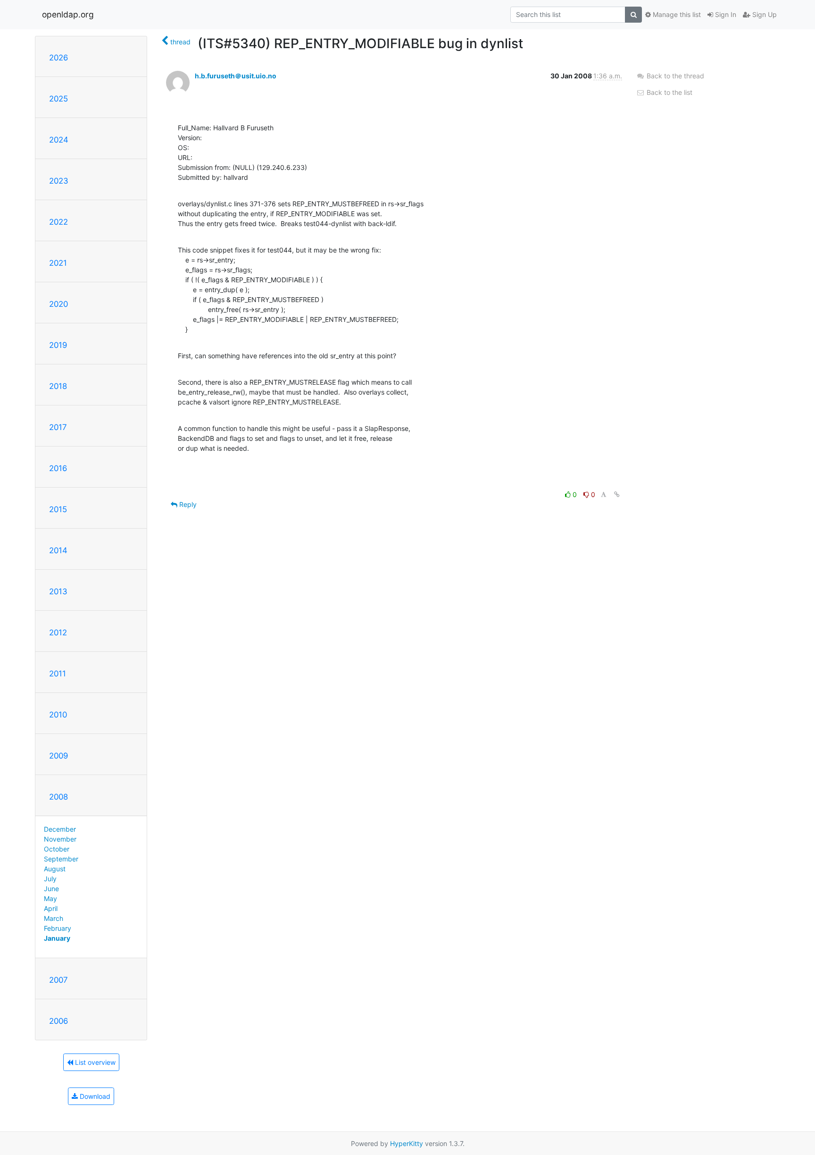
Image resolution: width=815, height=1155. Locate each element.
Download (94, 1096)
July (50, 879)
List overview (94, 1062)
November (60, 839)
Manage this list (676, 14)
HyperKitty (406, 1143)
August (55, 869)
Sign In (724, 14)
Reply (187, 504)
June (51, 889)
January (57, 938)
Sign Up (763, 14)
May (50, 898)
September (61, 859)
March (53, 918)
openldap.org (68, 14)
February (57, 928)
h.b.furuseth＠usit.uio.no (235, 76)
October (56, 849)
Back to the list (668, 92)
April (51, 908)
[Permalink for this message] (617, 494)
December (60, 829)
